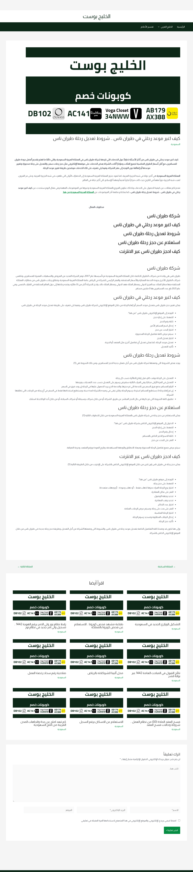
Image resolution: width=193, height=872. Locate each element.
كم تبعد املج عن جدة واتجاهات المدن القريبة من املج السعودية (43, 723)
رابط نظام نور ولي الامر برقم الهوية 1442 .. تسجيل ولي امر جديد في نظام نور (40, 625)
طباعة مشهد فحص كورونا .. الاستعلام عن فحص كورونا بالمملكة (98, 625)
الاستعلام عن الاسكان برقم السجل (101, 721)
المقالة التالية (25, 566)
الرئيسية (181, 26)
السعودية (175, 144)
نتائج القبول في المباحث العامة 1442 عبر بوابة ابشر (155, 674)
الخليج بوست (96, 16)
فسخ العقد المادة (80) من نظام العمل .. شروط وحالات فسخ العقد (155, 723)
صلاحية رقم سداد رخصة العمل (47, 673)
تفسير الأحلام (147, 26)
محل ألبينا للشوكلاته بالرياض (105, 673)
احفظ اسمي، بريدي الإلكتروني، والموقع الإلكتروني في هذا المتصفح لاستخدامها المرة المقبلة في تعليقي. (128, 820)
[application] (159, 26)
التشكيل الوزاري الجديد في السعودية (157, 624)
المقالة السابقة (167, 566)
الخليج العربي (166, 26)
